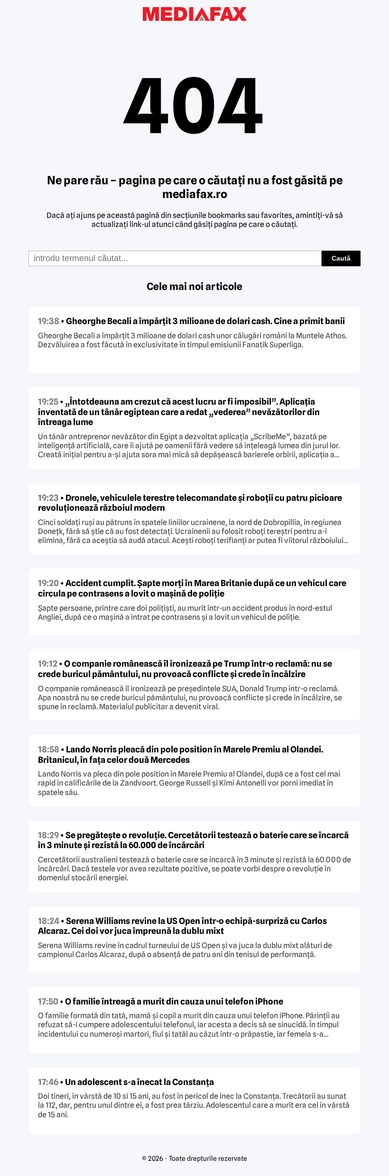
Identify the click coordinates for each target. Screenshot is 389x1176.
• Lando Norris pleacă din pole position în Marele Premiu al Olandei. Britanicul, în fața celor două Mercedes (180, 754)
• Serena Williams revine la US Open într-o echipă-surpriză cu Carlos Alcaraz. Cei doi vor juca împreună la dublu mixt (182, 926)
